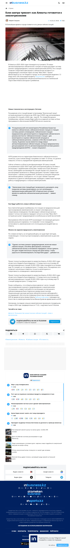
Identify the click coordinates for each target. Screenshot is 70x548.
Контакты (22, 531)
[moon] (59, 3)
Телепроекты (33, 531)
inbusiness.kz (40, 76)
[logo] (33, 3)
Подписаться (62, 545)
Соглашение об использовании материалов (35, 525)
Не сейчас (52, 545)
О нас (14, 531)
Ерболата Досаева (41, 297)
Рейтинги (54, 531)
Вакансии (44, 531)
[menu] (6, 3)
